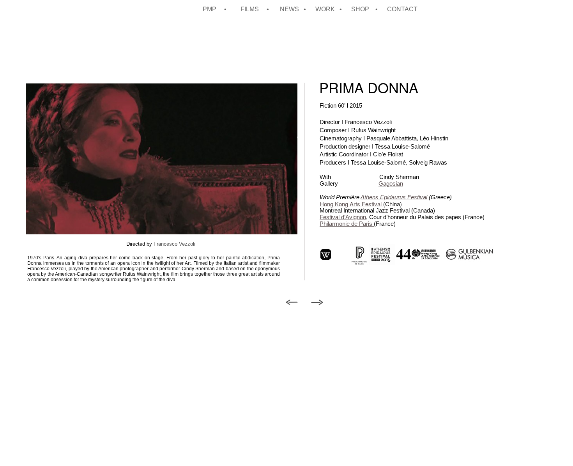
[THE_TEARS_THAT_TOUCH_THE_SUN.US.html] (317, 303)
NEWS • (294, 9)
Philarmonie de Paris (347, 223)
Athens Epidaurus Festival (394, 197)
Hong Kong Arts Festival (351, 204)
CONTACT (402, 9)
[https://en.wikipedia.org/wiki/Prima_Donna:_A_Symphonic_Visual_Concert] (325, 257)
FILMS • (256, 9)
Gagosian (390, 183)
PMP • (218, 9)
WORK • (329, 9)
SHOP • (365, 9)
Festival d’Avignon (343, 217)
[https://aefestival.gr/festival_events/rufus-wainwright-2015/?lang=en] (380, 263)
